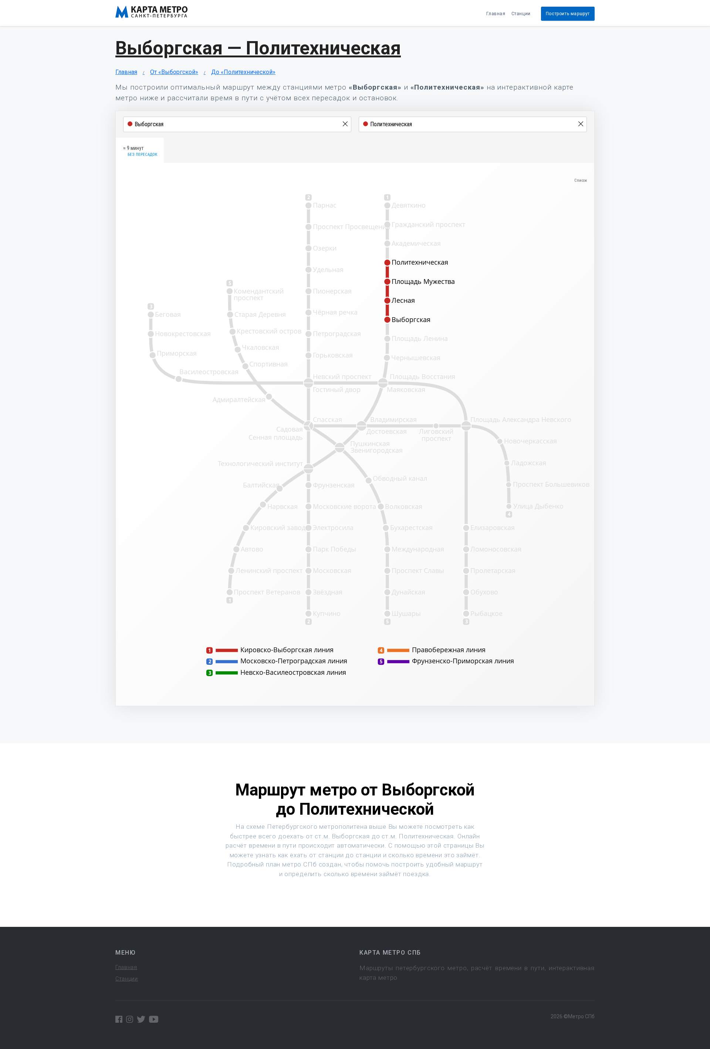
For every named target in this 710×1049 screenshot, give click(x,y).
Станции (521, 13)
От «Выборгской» (174, 72)
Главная (495, 13)
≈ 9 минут (140, 151)
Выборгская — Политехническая (258, 48)
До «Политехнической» (243, 72)
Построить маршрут (568, 13)
